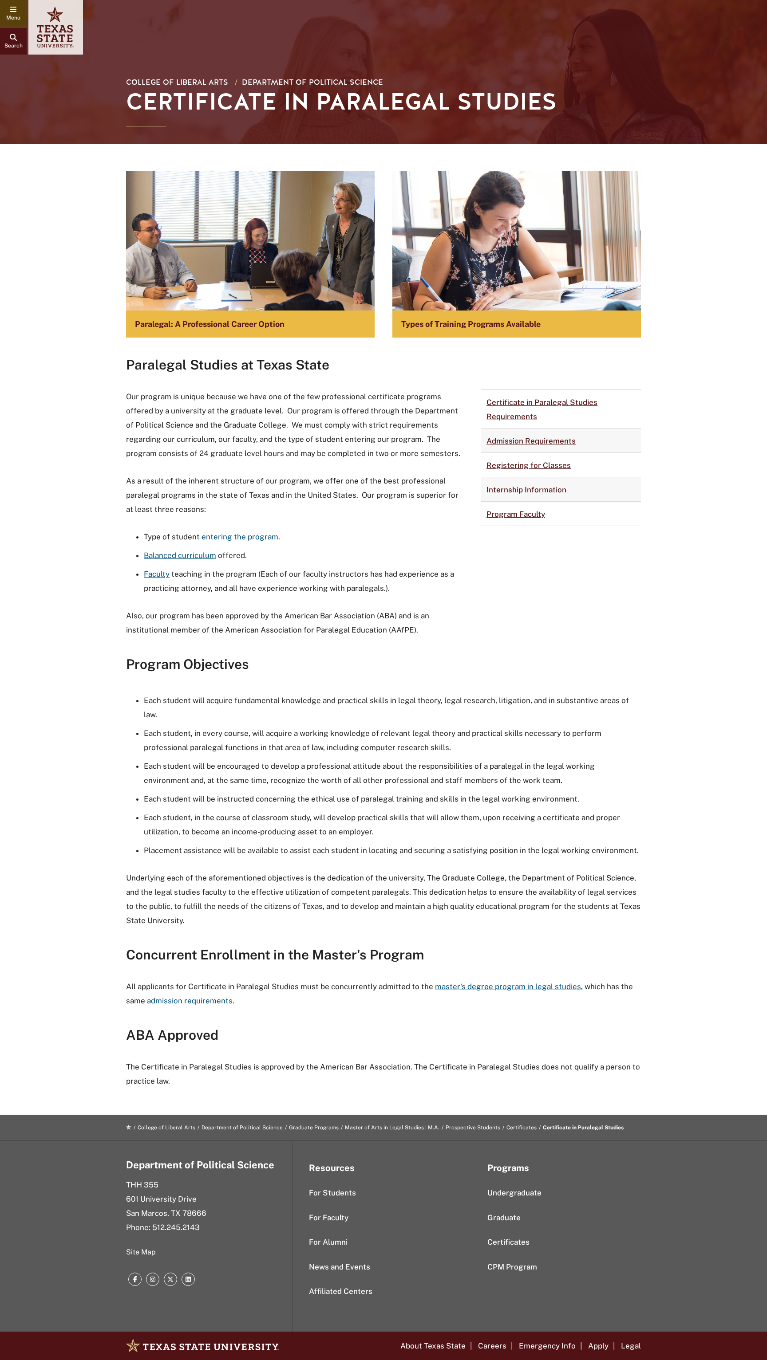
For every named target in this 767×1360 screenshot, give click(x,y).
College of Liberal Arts (177, 82)
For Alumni (328, 1242)
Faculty (157, 574)
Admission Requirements (531, 440)
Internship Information (526, 489)
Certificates (521, 1127)
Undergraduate (514, 1192)
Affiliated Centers (340, 1291)
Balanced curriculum (180, 555)
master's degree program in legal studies (508, 986)
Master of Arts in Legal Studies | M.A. (392, 1127)
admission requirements (190, 1000)
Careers (492, 1345)
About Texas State (433, 1345)
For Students (332, 1192)
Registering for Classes (528, 465)
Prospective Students (473, 1127)
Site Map (141, 1252)
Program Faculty (515, 514)
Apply (598, 1345)
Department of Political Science (312, 82)
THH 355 (142, 1184)
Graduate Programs (314, 1127)
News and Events (339, 1266)
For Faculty (328, 1217)
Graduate (504, 1217)
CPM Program (512, 1266)
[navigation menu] (13, 13)
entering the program (240, 536)
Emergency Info (547, 1345)
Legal (631, 1345)
